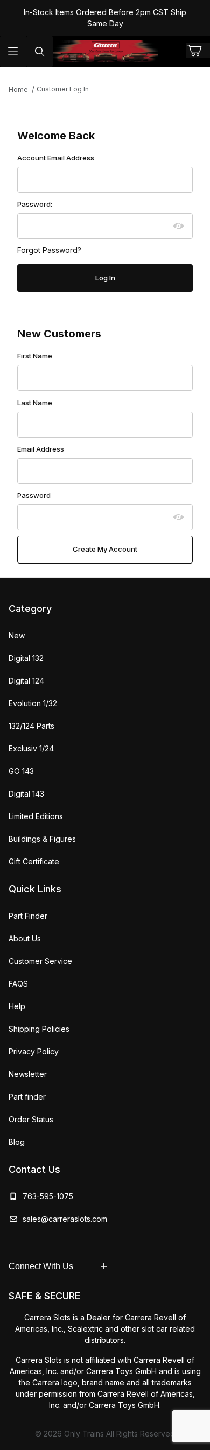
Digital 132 (26, 658)
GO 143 (21, 771)
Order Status (31, 1119)
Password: (34, 204)
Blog (17, 1141)
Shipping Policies (39, 1028)
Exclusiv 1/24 (31, 748)
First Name (34, 355)
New (17, 635)
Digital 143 (26, 793)
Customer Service (40, 961)
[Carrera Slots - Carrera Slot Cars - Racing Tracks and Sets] (105, 51)
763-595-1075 (45, 1196)
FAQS (18, 983)
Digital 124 (26, 680)
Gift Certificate (34, 861)
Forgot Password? (49, 250)
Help (17, 1006)
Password (34, 495)
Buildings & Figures (42, 838)
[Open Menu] (13, 51)
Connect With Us (41, 1266)
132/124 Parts (31, 725)
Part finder (27, 1096)
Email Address (40, 449)
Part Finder (28, 915)
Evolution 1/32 (33, 703)
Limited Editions (36, 816)
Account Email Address (55, 157)
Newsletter (28, 1074)
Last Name (34, 402)
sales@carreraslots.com (65, 1218)
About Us (25, 938)
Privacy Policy (34, 1051)
